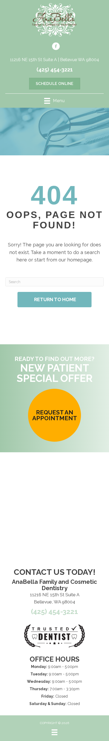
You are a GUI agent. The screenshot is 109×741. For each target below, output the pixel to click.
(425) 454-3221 (55, 69)
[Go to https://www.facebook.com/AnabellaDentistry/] (56, 47)
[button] (54, 415)
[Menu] (54, 732)
